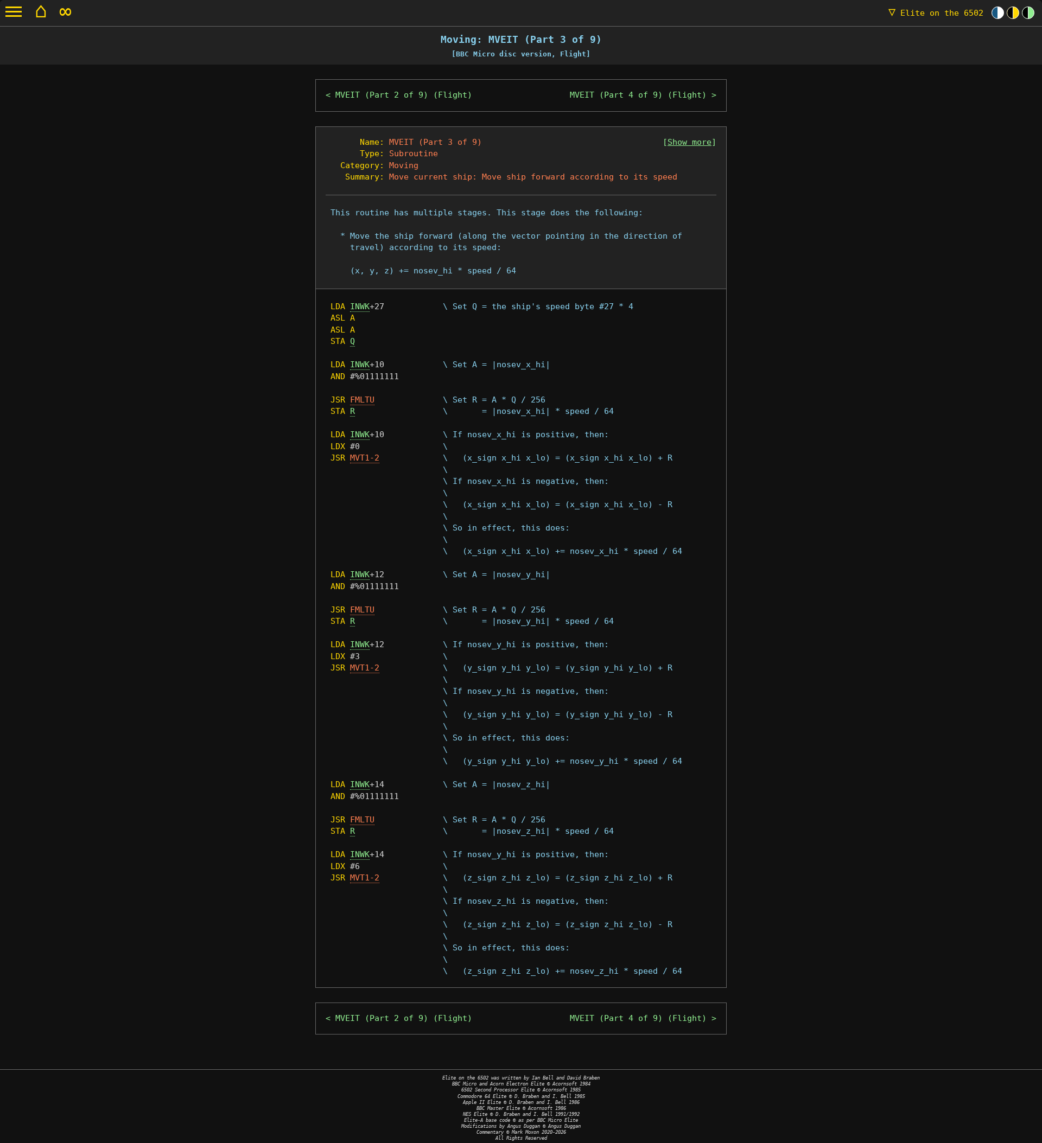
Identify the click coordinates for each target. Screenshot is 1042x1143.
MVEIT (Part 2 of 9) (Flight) (403, 95)
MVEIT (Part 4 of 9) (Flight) (638, 95)
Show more (689, 142)
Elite (935, 13)
